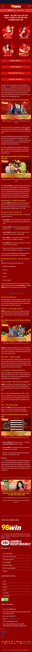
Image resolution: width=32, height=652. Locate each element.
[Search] (29, 6)
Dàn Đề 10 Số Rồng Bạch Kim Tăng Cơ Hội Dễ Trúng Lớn (16, 497)
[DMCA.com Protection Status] (5, 599)
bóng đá (13, 229)
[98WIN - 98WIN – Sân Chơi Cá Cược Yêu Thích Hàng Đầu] (16, 6)
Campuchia (25, 250)
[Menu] (2, 6)
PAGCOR (16, 140)
